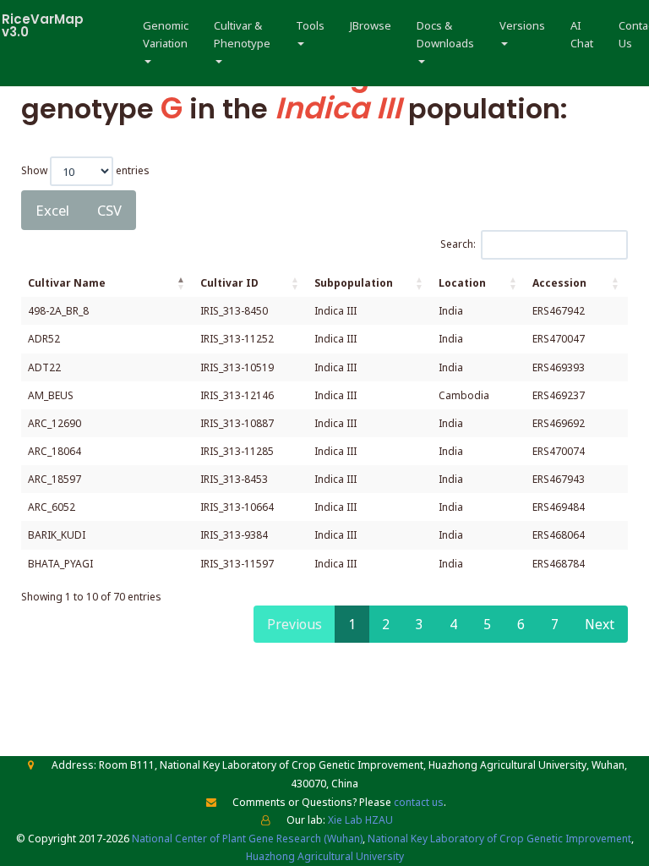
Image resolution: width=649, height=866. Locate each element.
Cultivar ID (229, 283)
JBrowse (370, 25)
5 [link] (487, 624)
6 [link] (521, 624)
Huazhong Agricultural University (325, 856)
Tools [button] (310, 25)
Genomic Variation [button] (165, 34)
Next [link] (599, 624)
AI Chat (581, 34)
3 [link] (419, 624)
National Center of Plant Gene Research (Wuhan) (247, 838)
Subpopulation (353, 283)
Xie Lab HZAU (360, 820)
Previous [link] (294, 624)
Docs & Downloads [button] (445, 34)
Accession (559, 283)
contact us (419, 802)
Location (462, 283)
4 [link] (453, 624)
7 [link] (555, 624)
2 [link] (386, 624)
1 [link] (352, 624)
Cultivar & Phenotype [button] (242, 34)
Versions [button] (522, 25)
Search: (458, 244)
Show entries (85, 169)
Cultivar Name (67, 283)
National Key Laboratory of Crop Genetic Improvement (499, 838)
